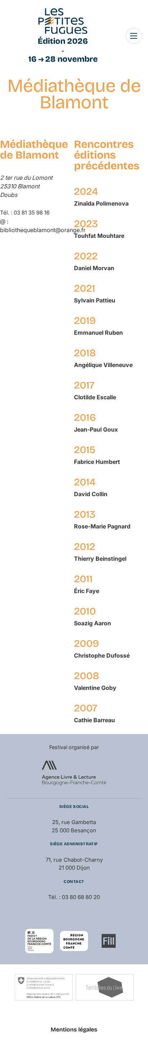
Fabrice (97, 461)
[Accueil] (62, 21)
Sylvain (94, 300)
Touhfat (99, 235)
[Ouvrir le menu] (134, 36)
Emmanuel (98, 332)
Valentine (95, 687)
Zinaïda (101, 203)
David (90, 494)
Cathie (94, 720)
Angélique (103, 364)
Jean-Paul (96, 429)
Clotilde (95, 397)
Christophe (102, 655)
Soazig (92, 623)
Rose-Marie (102, 526)
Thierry (100, 558)
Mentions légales (74, 1029)
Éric (86, 590)
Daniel (94, 268)
